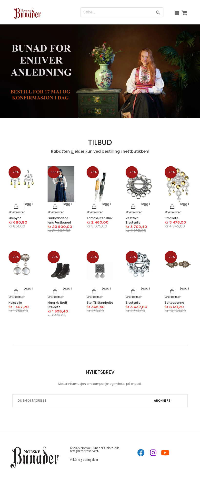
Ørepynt (15, 218)
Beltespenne (174, 303)
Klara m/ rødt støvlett (57, 305)
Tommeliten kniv (99, 218)
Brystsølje (133, 303)
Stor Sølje (172, 218)
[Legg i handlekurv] (16, 207)
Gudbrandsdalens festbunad (59, 220)
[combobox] (111, 12)
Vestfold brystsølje (133, 220)
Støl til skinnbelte (100, 303)
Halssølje (15, 303)
